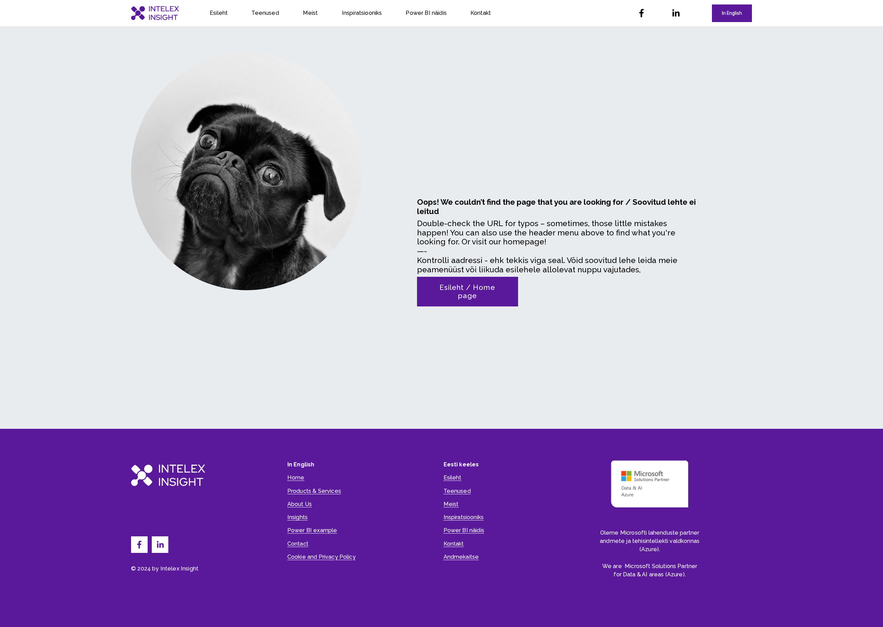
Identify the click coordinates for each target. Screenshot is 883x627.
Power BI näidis (426, 13)
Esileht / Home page (467, 291)
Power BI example (312, 530)
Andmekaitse (461, 557)
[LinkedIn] (676, 13)
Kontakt (480, 13)
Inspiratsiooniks (362, 13)
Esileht (219, 13)
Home (296, 477)
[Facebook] (641, 13)
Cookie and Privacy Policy (321, 557)
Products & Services (314, 491)
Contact (297, 543)
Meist (310, 13)
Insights (297, 517)
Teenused (265, 13)
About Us (299, 504)
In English (732, 13)
